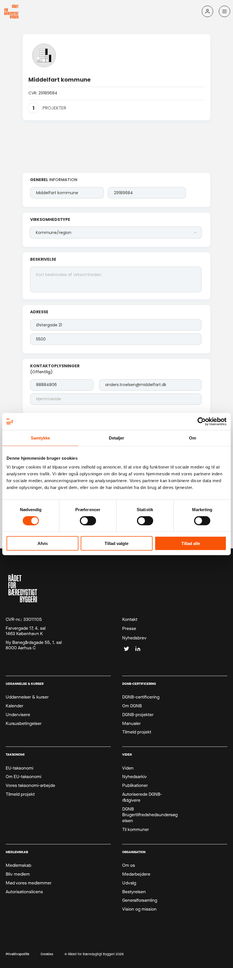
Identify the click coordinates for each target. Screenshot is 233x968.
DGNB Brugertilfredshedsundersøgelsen (150, 815)
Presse (129, 628)
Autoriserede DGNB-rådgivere (142, 797)
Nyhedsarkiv (134, 777)
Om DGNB (132, 706)
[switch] (88, 520)
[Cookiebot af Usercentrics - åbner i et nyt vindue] (201, 421)
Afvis (43, 543)
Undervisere (18, 715)
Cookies (47, 954)
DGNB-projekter (137, 715)
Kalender (14, 706)
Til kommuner (135, 829)
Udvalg (129, 883)
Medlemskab (18, 865)
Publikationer (135, 785)
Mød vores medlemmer (28, 883)
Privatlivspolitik (17, 954)
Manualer (131, 723)
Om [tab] (192, 437)
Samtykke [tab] (40, 437)
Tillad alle (190, 543)
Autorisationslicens (24, 892)
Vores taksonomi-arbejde (30, 785)
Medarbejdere (136, 874)
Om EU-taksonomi (23, 777)
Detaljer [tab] (116, 437)
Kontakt (129, 619)
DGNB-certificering (140, 697)
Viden (128, 768)
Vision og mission (139, 909)
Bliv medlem (18, 874)
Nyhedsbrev (134, 638)
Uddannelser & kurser (27, 697)
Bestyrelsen (134, 892)
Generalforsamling (139, 900)
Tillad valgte (116, 543)
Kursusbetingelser (23, 723)
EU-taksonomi (19, 768)
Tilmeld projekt (136, 732)
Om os (128, 865)
